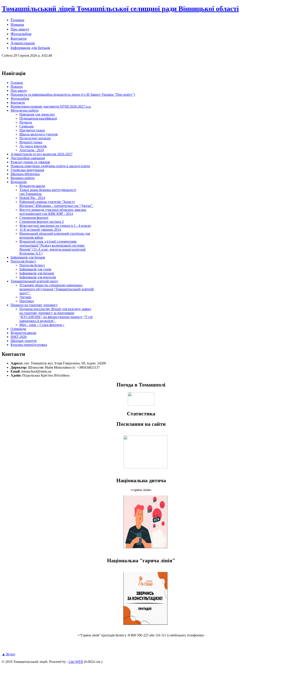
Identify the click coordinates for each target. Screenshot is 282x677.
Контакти (18, 102)
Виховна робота (23, 178)
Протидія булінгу (23, 261)
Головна (17, 82)
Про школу (19, 90)
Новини (17, 86)
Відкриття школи (23, 333)
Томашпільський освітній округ (34, 281)
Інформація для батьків (28, 257)
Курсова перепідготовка (29, 345)
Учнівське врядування (27, 170)
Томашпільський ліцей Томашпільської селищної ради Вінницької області (120, 9)
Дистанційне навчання (28, 158)
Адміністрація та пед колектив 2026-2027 (41, 154)
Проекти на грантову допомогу (34, 305)
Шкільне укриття (23, 341)
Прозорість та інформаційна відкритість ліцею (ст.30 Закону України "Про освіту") (73, 94)
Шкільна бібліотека (25, 174)
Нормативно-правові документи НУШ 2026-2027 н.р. (51, 106)
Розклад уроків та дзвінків (30, 162)
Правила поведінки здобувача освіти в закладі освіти (50, 166)
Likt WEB (76, 662)
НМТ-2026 (19, 337)
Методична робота (25, 110)
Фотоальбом (20, 98)
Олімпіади (18, 329)
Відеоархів (19, 182)
